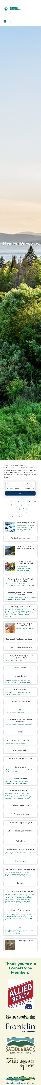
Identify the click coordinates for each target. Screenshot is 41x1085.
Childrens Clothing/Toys (22, 896)
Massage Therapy (11, 797)
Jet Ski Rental (23, 781)
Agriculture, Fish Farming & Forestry (26, 547)
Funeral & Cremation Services (21, 795)
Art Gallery (19, 566)
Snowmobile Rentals (20, 770)
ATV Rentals (9, 770)
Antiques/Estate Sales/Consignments (17, 894)
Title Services (19, 712)
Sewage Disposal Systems (20, 614)
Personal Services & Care (20, 790)
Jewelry (11, 899)
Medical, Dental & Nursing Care (20, 740)
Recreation (20, 861)
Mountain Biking (20, 750)
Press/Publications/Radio (24, 527)
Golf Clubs (13, 916)
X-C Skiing (13, 771)
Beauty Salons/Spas (11, 793)
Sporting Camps (16, 931)
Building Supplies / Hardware (26, 625)
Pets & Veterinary (20, 806)
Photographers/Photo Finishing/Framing (18, 903)
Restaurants (9, 876)
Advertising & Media (26, 523)
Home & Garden (20, 676)
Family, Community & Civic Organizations (20, 657)
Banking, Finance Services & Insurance (20, 594)
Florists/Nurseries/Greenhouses (15, 680)
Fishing (16, 781)
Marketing (30, 525)
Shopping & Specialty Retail (20, 891)
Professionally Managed (20, 823)
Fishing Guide (30, 914)
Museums (19, 572)
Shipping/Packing (23, 798)
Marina (25, 783)
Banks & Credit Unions (21, 597)
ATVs (6, 584)
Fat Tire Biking (20, 914)
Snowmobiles (29, 585)
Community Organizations (13, 660)
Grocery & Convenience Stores (17, 873)
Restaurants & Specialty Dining (24, 876)
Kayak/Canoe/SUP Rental (13, 783)
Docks (15, 692)
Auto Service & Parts (16, 584)
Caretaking (8, 692)
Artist (25, 566)
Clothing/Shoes (10, 897)
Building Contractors (20, 607)
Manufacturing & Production (14, 724)
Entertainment (20, 568)
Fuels (20, 692)
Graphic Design (21, 525)
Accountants (9, 597)
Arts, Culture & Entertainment (26, 563)
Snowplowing (15, 694)
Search (21, 493)
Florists (18, 897)
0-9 (6, 501)
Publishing (20, 841)
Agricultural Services (20, 538)
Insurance (24, 599)
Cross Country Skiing (12, 913)
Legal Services (10, 712)
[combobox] (20, 488)
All (35, 501)
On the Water (20, 779)
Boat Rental (9, 781)
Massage (20, 732)
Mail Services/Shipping (22, 899)
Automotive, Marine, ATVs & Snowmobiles (20, 580)
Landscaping (28, 682)
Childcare (22, 793)
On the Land (20, 767)
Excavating (8, 613)
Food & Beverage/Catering (14, 872)
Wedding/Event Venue (12, 933)
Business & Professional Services (20, 639)
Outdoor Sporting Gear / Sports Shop (17, 901)
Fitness (7, 916)
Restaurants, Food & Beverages (20, 869)
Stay (20, 927)
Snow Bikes (20, 585)
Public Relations (27, 531)
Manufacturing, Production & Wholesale (20, 721)
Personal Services (23, 797)
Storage (13, 854)
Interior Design (18, 682)
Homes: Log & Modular (20, 701)
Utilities (7, 834)
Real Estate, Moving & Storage (21, 849)
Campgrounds (9, 930)
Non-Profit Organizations (20, 759)
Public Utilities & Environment (20, 831)
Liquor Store (23, 874)
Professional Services (20, 814)
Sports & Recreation (20, 910)
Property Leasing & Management (16, 852)
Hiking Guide (27, 916)
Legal (20, 710)
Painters (15, 613)
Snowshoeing (22, 918)
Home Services (20, 689)
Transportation (26, 941)
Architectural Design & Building (15, 609)
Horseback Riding (11, 918)
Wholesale (28, 724)
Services (20, 883)
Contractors (19, 611)
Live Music (25, 570)
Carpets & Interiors (11, 679)
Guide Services (20, 668)
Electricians (27, 611)
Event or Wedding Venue (20, 647)
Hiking (20, 916)
